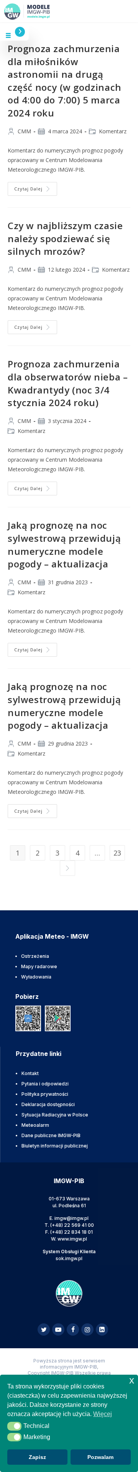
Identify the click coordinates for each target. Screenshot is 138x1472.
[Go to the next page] (67, 868)
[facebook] (73, 1329)
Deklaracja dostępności (48, 1104)
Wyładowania (36, 977)
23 (117, 852)
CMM (24, 131)
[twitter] (44, 1329)
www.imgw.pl (72, 1239)
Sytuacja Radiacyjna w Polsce (54, 1115)
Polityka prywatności (44, 1094)
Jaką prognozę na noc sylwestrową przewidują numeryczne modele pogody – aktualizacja (64, 544)
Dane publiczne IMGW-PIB (50, 1135)
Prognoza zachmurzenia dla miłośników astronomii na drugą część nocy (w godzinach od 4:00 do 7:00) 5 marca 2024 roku (65, 80)
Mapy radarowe (39, 966)
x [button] (131, 1380)
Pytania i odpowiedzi (45, 1084)
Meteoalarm (35, 1125)
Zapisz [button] (37, 1457)
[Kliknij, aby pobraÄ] (28, 1018)
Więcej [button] (102, 1414)
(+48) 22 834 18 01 (71, 1232)
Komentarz (113, 131)
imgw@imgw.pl (71, 1218)
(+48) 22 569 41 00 (72, 1225)
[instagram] (87, 1329)
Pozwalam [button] (100, 1457)
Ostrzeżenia (35, 956)
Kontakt (30, 1073)
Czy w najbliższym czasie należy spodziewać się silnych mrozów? (65, 238)
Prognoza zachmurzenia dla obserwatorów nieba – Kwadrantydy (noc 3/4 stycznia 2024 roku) (68, 383)
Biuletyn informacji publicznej (54, 1146)
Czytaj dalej (35, 187)
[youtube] (58, 1329)
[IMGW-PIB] (21, 11)
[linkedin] (102, 1329)
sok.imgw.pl (69, 1258)
